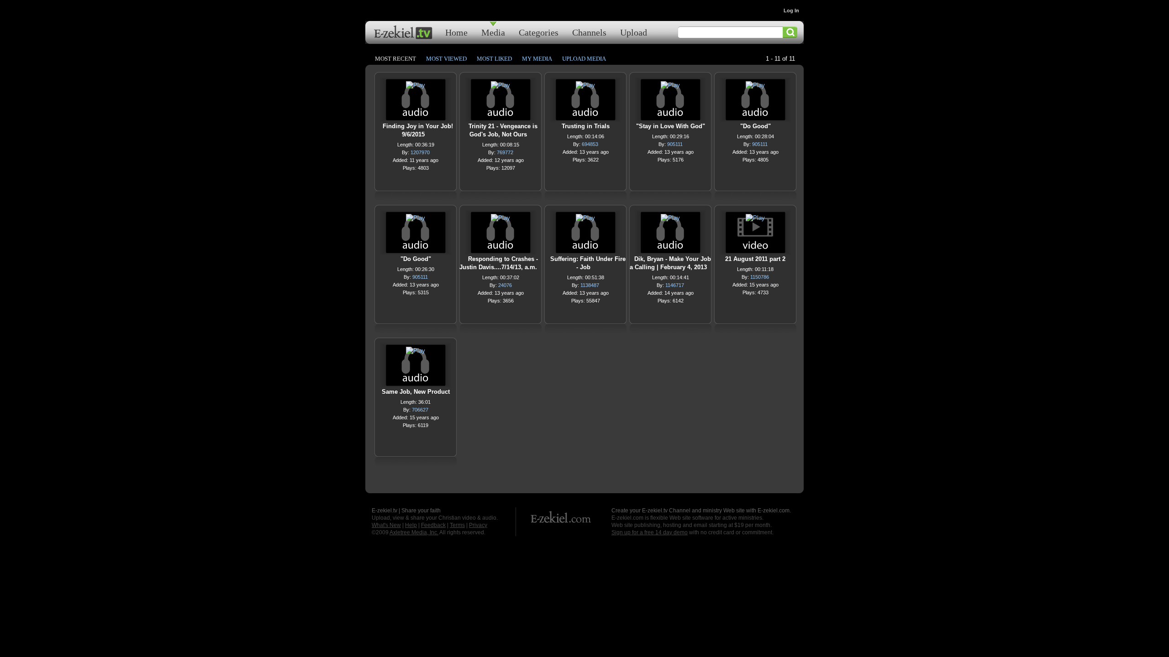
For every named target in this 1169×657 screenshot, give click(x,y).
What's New (386, 525)
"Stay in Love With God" (670, 126)
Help (411, 525)
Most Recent (395, 58)
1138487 (589, 285)
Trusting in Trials (586, 126)
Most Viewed (446, 58)
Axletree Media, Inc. (414, 532)
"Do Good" (755, 126)
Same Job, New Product (416, 391)
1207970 (420, 152)
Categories (538, 32)
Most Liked (494, 58)
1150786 (759, 277)
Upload (633, 32)
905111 (675, 144)
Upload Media (584, 58)
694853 (590, 144)
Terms (457, 525)
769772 (505, 152)
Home (456, 32)
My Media (537, 58)
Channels (589, 32)
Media (493, 32)
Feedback (433, 525)
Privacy (478, 525)
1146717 (674, 285)
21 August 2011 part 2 (755, 259)
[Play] (415, 87)
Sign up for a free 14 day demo (649, 532)
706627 (420, 409)
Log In (791, 10)
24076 (505, 285)
